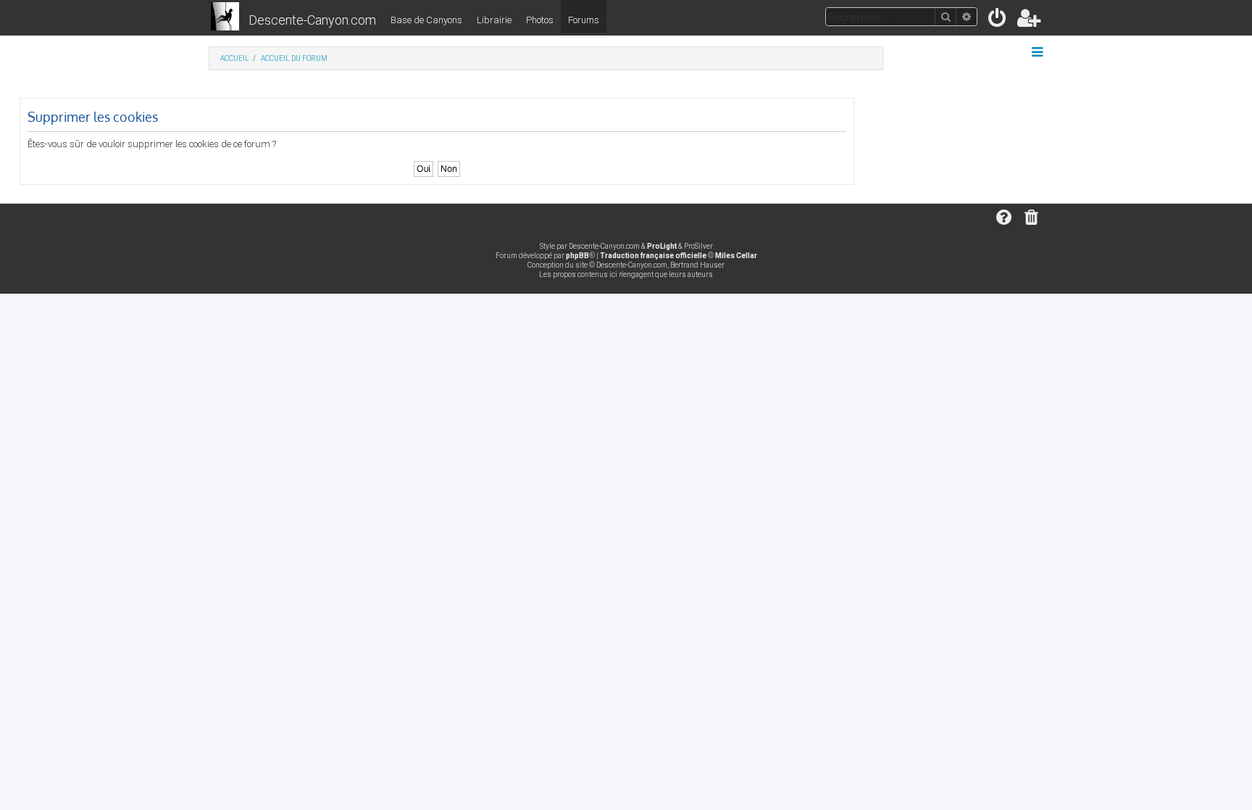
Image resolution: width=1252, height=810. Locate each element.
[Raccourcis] (1038, 52)
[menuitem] (998, 20)
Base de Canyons (426, 20)
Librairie (494, 20)
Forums (583, 20)
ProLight (662, 246)
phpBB (577, 256)
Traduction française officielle (653, 256)
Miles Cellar (736, 256)
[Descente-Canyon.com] (225, 17)
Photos (540, 20)
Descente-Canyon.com (312, 20)
